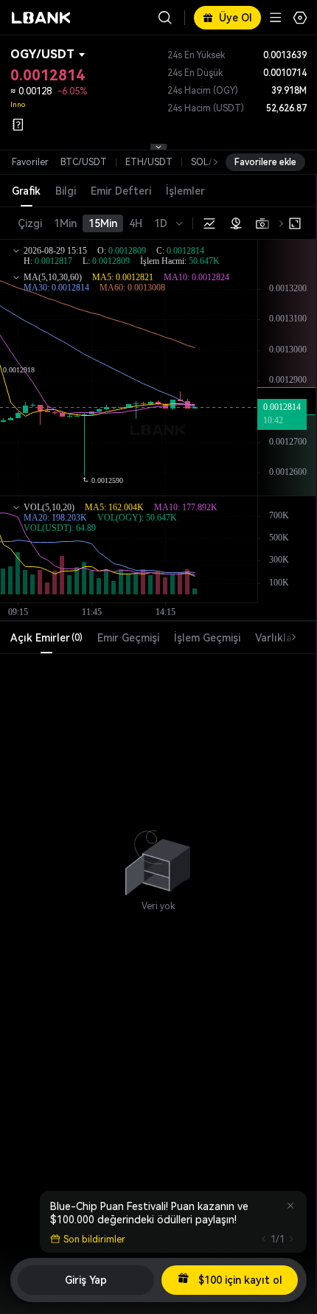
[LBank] (41, 17)
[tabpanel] (158, 855)
